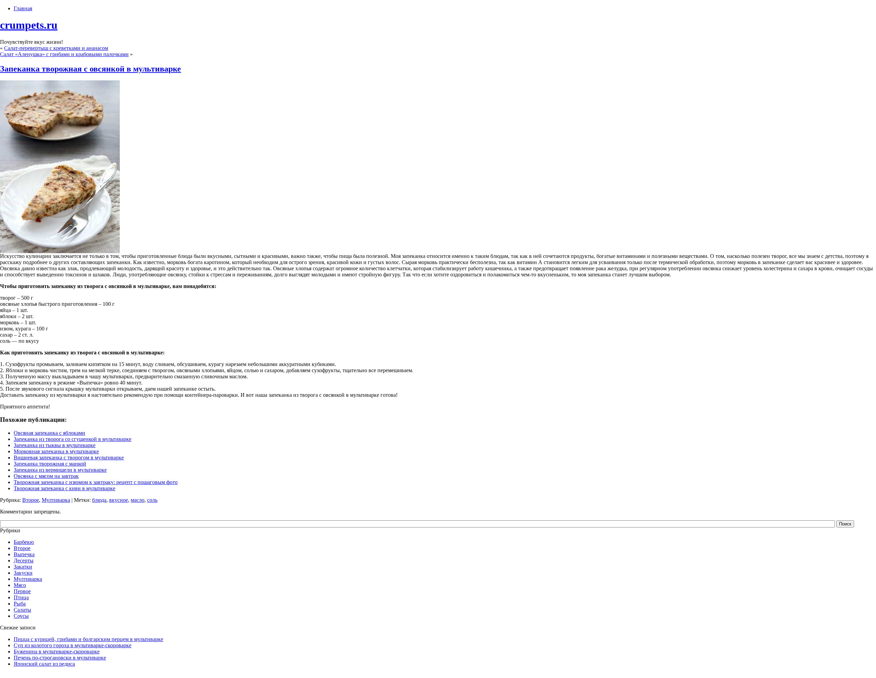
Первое (22, 591)
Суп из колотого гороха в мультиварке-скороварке (72, 645)
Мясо (20, 585)
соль (152, 500)
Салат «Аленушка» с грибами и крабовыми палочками (64, 54)
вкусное (118, 500)
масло (137, 500)
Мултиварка (56, 500)
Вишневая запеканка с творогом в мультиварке (69, 457)
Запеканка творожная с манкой (50, 464)
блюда (99, 500)
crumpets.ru (28, 25)
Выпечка (24, 554)
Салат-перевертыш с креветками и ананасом (56, 48)
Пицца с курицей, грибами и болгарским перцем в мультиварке (88, 639)
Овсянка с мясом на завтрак (46, 476)
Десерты (24, 560)
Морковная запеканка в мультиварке (56, 451)
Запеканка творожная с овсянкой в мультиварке (90, 68)
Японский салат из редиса (44, 664)
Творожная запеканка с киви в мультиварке (64, 488)
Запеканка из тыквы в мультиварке (54, 445)
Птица (21, 597)
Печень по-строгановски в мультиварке (60, 658)
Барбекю (24, 542)
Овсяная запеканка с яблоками (49, 433)
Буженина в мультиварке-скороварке (57, 651)
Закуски (23, 573)
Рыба (20, 604)
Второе (30, 500)
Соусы (21, 616)
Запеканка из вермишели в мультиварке (60, 470)
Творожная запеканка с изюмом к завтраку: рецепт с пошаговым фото (96, 482)
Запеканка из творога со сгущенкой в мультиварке (72, 439)
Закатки (23, 567)
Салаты (22, 610)
